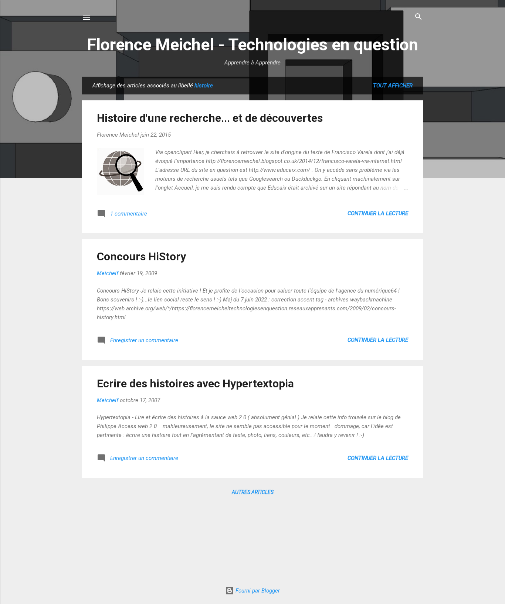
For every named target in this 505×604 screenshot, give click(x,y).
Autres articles (253, 492)
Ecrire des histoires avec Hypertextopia (195, 383)
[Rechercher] (418, 17)
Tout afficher (393, 85)
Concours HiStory (141, 256)
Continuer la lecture (378, 213)
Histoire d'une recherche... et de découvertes (210, 117)
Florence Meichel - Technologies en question (252, 44)
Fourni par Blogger (257, 590)
